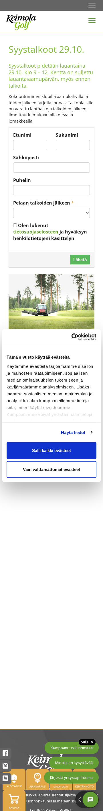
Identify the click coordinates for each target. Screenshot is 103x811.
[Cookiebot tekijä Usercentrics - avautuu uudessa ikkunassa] (72, 337)
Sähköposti (26, 157)
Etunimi (22, 135)
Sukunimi (67, 135)
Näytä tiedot (73, 432)
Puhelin (22, 180)
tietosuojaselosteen (35, 232)
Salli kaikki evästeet (51, 450)
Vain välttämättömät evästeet (51, 469)
